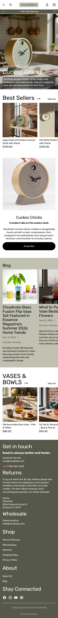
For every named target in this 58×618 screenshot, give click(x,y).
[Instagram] (10, 598)
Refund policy (10, 545)
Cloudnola (23, 608)
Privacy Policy (10, 560)
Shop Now (29, 246)
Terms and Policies (29, 614)
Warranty (7, 550)
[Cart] (54, 4)
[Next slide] (54, 11)
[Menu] (3, 4)
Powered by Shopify (38, 608)
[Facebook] (4, 598)
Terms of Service (11, 539)
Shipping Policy (10, 555)
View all (51, 99)
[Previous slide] (3, 11)
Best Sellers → (22, 97)
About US (7, 576)
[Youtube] (16, 598)
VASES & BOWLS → (16, 379)
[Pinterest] (22, 598)
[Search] (10, 4)
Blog (5, 581)
